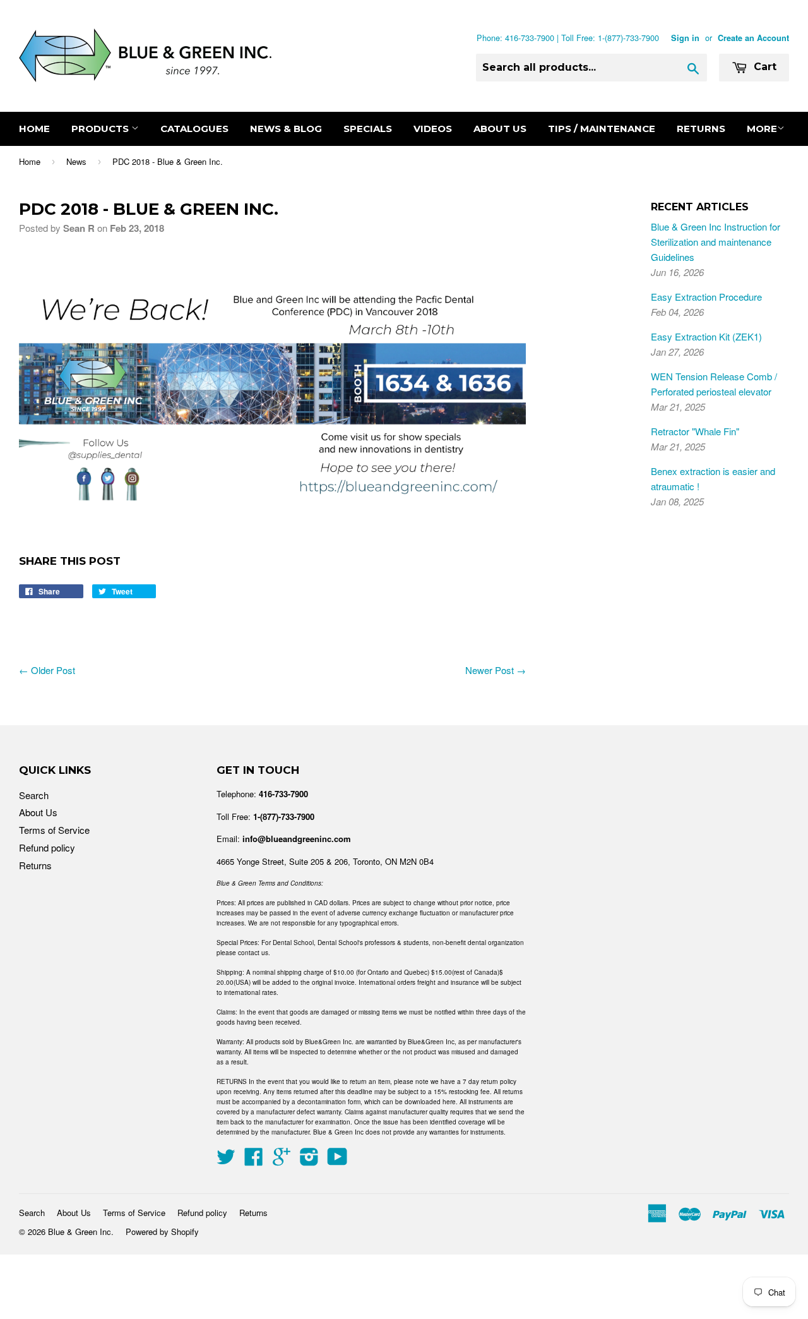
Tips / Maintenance (601, 129)
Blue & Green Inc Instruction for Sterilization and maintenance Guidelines (715, 241)
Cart (763, 67)
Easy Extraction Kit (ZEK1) (706, 336)
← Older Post (47, 670)
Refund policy (47, 847)
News (76, 161)
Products (101, 129)
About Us (499, 129)
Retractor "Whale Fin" (695, 431)
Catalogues (194, 129)
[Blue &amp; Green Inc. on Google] (281, 1160)
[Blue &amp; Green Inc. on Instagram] (309, 1160)
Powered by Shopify (162, 1232)
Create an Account (753, 38)
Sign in (685, 38)
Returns (701, 129)
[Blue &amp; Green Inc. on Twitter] (226, 1160)
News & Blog (286, 129)
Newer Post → (495, 670)
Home (34, 129)
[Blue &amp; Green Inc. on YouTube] (337, 1160)
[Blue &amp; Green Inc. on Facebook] (253, 1160)
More (762, 129)
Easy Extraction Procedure (706, 296)
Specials (367, 129)
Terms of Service (54, 829)
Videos (432, 129)
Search (34, 795)
